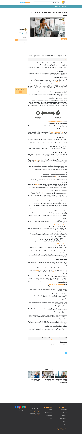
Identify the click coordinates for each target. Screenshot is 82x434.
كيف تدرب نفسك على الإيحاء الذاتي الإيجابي (56, 284)
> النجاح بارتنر (50, 410)
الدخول (28, 2)
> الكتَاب (65, 424)
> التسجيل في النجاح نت (49, 413)
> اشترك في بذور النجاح (49, 412)
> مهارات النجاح (64, 410)
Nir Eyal (51, 62)
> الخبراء (65, 422)
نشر (66, 352)
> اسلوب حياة (64, 413)
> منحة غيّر (65, 430)
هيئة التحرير (21, 29)
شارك (16, 39)
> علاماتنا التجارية (50, 416)
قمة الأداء (20, 33)
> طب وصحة (64, 416)
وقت (57, 195)
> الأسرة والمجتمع (63, 418)
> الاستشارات (64, 421)
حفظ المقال (24, 34)
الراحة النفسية (36, 160)
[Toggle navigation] (16, 2)
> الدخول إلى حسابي (49, 415)
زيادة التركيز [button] (64, 39)
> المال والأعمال (64, 412)
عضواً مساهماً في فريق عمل (35, 198)
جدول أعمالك (57, 222)
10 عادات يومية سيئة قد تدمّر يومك (57, 224)
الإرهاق (56, 176)
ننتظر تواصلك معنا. (37, 411)
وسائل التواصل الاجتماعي (57, 81)
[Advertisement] (47, 47)
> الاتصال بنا (51, 418)
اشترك (21, 91)
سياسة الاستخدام (17, 408)
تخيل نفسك (37, 184)
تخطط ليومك (43, 192)
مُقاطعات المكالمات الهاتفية (59, 243)
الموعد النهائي (55, 271)
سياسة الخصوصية (22, 408)
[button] (47, 60)
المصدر (66, 334)
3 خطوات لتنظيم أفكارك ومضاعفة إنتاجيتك (56, 121)
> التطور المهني (64, 415)
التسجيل (22, 2)
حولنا (26, 408)
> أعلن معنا (51, 409)
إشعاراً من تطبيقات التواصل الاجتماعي (57, 132)
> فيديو (65, 419)
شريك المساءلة (37, 270)
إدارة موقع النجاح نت (51, 338)
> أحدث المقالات (64, 409)
